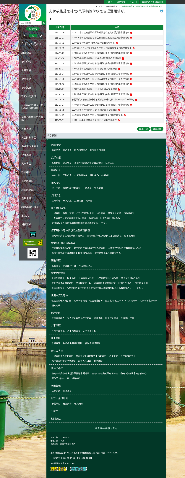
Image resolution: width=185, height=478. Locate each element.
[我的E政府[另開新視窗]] (33, 234)
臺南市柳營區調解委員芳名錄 (88, 163)
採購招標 (93, 218)
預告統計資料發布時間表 (79, 318)
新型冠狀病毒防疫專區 (63, 243)
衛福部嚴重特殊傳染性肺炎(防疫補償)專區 (72, 253)
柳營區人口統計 (97, 150)
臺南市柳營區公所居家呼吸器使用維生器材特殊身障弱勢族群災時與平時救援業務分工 (93, 288)
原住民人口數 (84, 361)
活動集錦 (56, 385)
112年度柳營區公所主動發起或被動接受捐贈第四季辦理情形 (100, 84)
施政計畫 (101, 213)
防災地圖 (71, 278)
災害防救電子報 (83, 283)
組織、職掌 (68, 213)
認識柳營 (56, 145)
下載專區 (87, 188)
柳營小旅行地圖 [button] (29, 207)
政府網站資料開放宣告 (106, 428)
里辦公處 (67, 175)
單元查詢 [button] (51, 19)
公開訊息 (56, 195)
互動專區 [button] (26, 129)
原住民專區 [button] (27, 181)
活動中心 (94, 175)
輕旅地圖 (78, 403)
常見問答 (98, 188)
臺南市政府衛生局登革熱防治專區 (68, 235)
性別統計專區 (111, 318)
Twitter (31, 44)
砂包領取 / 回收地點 (130, 278)
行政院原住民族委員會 (62, 356)
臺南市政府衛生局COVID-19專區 (90, 248)
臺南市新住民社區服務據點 (105, 373)
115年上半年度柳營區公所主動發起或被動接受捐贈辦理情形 (100, 32)
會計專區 (56, 313)
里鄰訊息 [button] (26, 70)
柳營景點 (56, 403)
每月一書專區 (58, 331)
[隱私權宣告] (59, 470)
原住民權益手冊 (128, 356)
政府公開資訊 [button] (28, 96)
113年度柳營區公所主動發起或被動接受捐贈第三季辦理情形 (100, 63)
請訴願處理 (129, 213)
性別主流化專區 (59, 295)
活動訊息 (78, 200)
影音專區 (67, 391)
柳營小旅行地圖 (59, 398)
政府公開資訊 (111, 6)
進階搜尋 (33, 28)
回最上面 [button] (157, 129)
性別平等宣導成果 (148, 300)
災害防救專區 (58, 273)
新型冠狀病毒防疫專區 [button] (32, 119)
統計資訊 (98, 318)
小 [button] (24, 35)
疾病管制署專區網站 (61, 248)
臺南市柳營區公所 (32, 12)
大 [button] (41, 35)
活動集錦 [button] (26, 198)
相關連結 (26, 224)
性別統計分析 (96, 300)
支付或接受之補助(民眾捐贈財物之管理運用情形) (141, 6)
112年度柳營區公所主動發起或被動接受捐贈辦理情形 (97, 115)
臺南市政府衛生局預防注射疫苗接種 (104, 235)
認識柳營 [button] (26, 53)
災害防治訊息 (58, 278)
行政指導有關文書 (85, 213)
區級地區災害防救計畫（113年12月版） (113, 283)
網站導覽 (121, 2)
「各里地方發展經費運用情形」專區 (69, 218)
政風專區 (56, 338)
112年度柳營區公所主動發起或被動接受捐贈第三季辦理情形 (100, 94)
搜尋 (21, 22)
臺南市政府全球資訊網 (152, 2)
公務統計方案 (127, 318)
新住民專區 (57, 368)
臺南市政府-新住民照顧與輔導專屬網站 (70, 373)
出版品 (25, 215)
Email (39, 44)
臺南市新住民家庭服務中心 (134, 373)
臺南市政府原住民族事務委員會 (91, 356)
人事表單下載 (89, 331)
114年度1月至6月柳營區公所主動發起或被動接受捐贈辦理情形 (102, 48)
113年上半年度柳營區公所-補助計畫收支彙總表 (94, 68)
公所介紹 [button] (26, 61)
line (35, 44)
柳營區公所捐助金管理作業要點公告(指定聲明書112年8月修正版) (103, 99)
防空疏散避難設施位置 (107, 278)
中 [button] (33, 35)
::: (20, 5)
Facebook (22, 44)
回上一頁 (143, 129)
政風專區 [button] (26, 172)
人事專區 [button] (26, 163)
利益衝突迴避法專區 (72, 343)
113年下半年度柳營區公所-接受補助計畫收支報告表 (96, 58)
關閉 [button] (54, 135)
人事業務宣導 (73, 331)
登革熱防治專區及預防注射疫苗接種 (70, 230)
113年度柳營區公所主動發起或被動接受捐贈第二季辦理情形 (100, 74)
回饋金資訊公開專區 (110, 218)
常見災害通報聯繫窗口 (62, 283)
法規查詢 (56, 213)
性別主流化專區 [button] (29, 146)
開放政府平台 (69, 266)
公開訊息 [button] (26, 87)
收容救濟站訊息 (86, 278)
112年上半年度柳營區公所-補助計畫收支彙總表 (94, 110)
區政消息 (56, 200)
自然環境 (67, 150)
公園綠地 (105, 175)
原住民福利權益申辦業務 (63, 361)
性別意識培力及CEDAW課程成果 (121, 300)
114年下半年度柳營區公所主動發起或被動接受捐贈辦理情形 (100, 37)
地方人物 (56, 175)
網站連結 (56, 305)
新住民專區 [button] (27, 189)
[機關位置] (78, 470)
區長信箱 (56, 266)
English (133, 2)
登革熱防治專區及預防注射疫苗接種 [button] (32, 107)
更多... (104, 223)
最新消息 (67, 200)
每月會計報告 (58, 318)
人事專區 (56, 325)
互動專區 (56, 260)
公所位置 (109, 163)
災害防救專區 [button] (28, 137)
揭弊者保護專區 (92, 343)
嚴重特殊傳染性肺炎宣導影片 (109, 253)
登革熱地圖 (129, 235)
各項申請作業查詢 (71, 188)
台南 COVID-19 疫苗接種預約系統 (124, 248)
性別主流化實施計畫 (61, 300)
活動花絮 (56, 391)
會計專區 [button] (26, 155)
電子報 (89, 200)
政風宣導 (56, 343)
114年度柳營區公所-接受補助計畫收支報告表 (93, 43)
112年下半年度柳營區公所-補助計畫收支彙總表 (94, 89)
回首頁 (109, 2)
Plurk (27, 44)
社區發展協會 (80, 175)
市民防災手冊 (141, 283)
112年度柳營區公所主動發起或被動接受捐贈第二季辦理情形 (100, 105)
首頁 (100, 6)
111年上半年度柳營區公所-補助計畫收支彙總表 (94, 120)
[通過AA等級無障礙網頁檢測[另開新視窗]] (33, 242)
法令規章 (113, 356)
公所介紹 (56, 157)
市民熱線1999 (85, 266)
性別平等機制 (80, 300)
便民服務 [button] (26, 79)
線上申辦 (56, 188)
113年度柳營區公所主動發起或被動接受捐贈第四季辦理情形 (100, 53)
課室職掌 (67, 163)
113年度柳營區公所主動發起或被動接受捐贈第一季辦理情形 (100, 79)
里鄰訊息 (56, 170)
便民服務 (56, 182)
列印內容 (161, 11)
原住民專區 (57, 350)
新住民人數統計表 (60, 378)
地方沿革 (56, 150)
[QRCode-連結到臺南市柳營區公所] (32, 253)
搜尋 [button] (44, 23)
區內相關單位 (80, 150)
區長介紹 (56, 163)
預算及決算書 (114, 213)
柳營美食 (67, 403)
